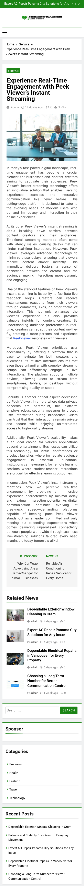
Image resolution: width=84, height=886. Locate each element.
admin (15, 107)
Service (13, 71)
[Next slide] (79, 3)
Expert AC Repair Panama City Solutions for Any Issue (37, 3)
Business (15, 764)
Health (13, 773)
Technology (17, 798)
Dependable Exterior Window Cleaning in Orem (39, 827)
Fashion (14, 781)
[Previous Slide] (72, 3)
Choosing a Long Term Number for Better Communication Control (46, 681)
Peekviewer (22, 338)
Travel (13, 789)
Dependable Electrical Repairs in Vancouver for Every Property (51, 655)
